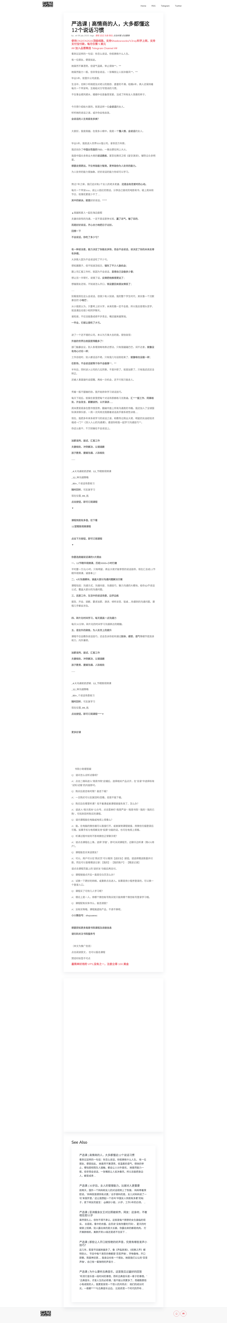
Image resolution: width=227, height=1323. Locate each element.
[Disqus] (113, 1022)
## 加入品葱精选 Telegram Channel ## (94, 48)
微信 (111, 35)
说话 (102, 35)
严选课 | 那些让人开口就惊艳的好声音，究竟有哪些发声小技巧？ (113, 1243)
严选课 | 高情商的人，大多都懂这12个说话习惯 (107, 1155)
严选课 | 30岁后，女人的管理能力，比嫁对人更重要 (109, 1185)
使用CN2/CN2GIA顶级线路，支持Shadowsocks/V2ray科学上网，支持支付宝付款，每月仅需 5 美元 (113, 42)
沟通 (106, 35)
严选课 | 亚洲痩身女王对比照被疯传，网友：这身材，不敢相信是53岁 (113, 1214)
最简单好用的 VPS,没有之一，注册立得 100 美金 (100, 964)
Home (143, 6)
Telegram (165, 6)
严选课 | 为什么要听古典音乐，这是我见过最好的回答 (110, 1271)
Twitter (178, 6)
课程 (97, 35)
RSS (153, 6)
